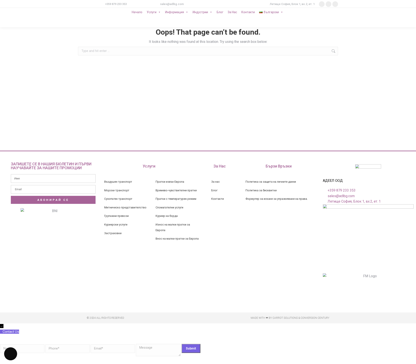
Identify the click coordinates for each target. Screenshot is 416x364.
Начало (137, 12)
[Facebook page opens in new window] (322, 4)
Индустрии (200, 12)
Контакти (248, 12)
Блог (220, 12)
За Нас (232, 12)
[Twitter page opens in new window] (328, 4)
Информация (174, 12)
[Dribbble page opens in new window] (335, 4)
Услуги (151, 12)
